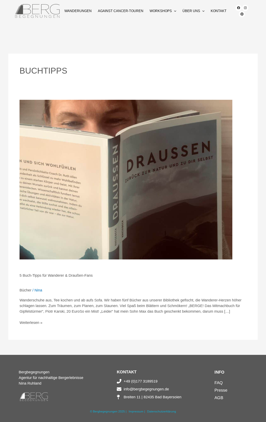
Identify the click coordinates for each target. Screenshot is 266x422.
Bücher (25, 290)
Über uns (191, 11)
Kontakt (219, 11)
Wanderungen (78, 11)
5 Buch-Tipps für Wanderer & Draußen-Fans (56, 275)
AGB (218, 397)
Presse (220, 390)
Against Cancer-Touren (120, 11)
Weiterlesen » (31, 322)
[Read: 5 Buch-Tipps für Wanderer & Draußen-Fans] (126, 179)
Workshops (161, 11)
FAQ (218, 382)
